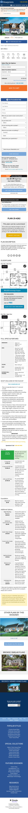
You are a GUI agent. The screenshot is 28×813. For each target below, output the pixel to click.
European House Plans (14, 732)
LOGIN (23, 5)
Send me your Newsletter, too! (11, 149)
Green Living (14, 767)
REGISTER (18, 5)
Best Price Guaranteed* (20, 80)
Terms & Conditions (11, 11)
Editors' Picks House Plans (14, 747)
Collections (15, 718)
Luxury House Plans (14, 752)
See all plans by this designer (14, 644)
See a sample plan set (14, 384)
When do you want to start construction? (12, 116)
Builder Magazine (14, 789)
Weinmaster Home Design (14, 776)
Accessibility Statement (14, 808)
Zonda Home (14, 793)
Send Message (14, 154)
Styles (9, 718)
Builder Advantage (14, 788)
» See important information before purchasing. (13, 441)
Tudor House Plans (14, 737)
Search (4, 718)
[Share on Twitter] (16, 255)
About (11, 720)
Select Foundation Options (9, 69)
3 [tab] (16, 36)
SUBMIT (22, 13)
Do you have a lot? (6, 120)
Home (2, 45)
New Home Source (14, 786)
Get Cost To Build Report (14, 190)
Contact (16, 720)
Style (6, 45)
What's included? (5, 64)
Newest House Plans (14, 754)
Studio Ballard (14, 773)
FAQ (24, 718)
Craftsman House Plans (14, 731)
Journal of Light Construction (14, 791)
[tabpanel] (14, 26)
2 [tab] (14, 36)
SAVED (13, 5)
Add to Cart (14, 88)
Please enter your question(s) (10, 138)
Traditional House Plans (14, 736)
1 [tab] (12, 36)
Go (19, 705)
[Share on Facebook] (14, 255)
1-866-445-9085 (23, 2)
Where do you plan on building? (10, 130)
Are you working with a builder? (10, 125)
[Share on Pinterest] (19, 255)
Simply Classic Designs (14, 771)
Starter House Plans (14, 755)
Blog (21, 718)
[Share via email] (8, 255)
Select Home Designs (14, 770)
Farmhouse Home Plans (13, 45)
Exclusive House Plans (14, 749)
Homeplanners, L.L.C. (14, 768)
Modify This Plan (14, 235)
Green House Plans (14, 750)
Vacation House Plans (14, 757)
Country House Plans (14, 729)
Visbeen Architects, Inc (14, 775)
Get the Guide (14, 209)
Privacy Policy (22, 11)
